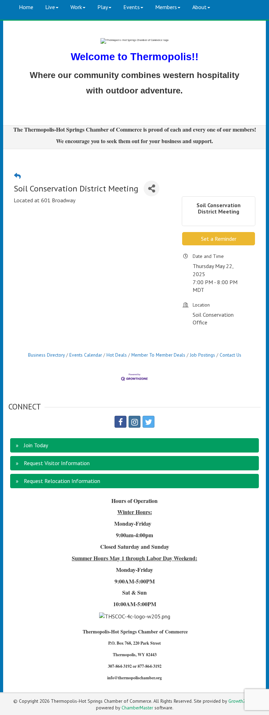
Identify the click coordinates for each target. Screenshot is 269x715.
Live (50, 6)
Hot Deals (116, 355)
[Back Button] (17, 176)
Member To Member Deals (158, 355)
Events (131, 6)
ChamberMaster (137, 708)
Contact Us (230, 355)
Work (76, 6)
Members (166, 6)
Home (26, 6)
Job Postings (202, 355)
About (199, 6)
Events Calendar (85, 355)
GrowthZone (240, 701)
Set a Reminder (218, 238)
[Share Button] (151, 188)
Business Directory (46, 355)
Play (102, 6)
